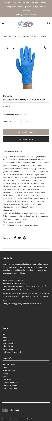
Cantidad (7, 121)
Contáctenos (8, 349)
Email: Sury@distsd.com (13, 286)
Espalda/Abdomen (10, 382)
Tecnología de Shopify (25, 419)
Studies (6, 340)
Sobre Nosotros (9, 343)
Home (5, 334)
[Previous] (7, 48)
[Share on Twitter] (19, 238)
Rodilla (6, 376)
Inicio (5, 36)
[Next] (14, 48)
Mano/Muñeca (9, 370)
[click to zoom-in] (45, 48)
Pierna (5, 373)
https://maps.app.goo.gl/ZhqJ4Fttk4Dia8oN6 (22, 304)
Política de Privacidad (12, 352)
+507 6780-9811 (18, 283)
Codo (5, 367)
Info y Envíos (8, 346)
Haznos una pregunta (13, 151)
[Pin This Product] (24, 238)
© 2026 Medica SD (8, 419)
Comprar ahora (26, 139)
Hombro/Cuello (9, 364)
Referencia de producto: (13, 114)
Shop (5, 337)
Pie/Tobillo (7, 379)
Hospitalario (14, 36)
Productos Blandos (10, 385)
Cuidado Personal (10, 388)
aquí (44, 286)
